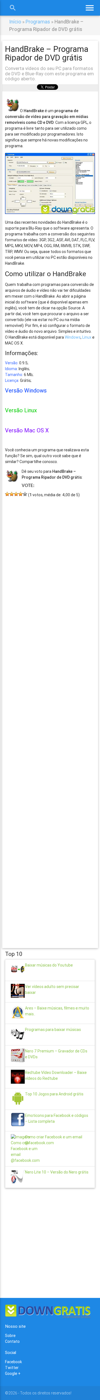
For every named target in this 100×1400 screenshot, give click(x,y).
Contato (12, 1341)
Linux (86, 337)
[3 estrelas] (16, 494)
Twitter (12, 1367)
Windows (73, 337)
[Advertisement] (50, 714)
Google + (13, 1373)
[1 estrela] (7, 494)
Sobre (10, 1335)
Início (15, 21)
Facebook (13, 1361)
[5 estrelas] (25, 494)
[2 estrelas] (11, 494)
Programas (38, 21)
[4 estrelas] (20, 494)
